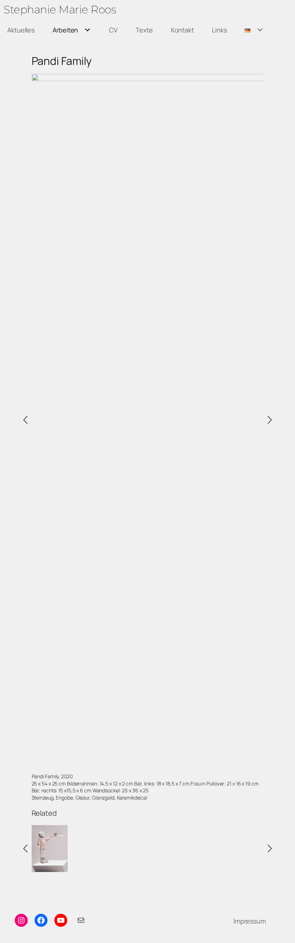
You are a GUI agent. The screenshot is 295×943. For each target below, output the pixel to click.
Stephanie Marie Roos (60, 9)
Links (219, 30)
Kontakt (182, 30)
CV (113, 30)
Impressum (249, 921)
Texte (144, 30)
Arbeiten (65, 30)
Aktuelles (21, 30)
